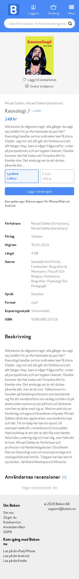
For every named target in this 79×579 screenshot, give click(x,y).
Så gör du (9, 517)
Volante (37, 236)
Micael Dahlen (15, 103)
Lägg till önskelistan (42, 79)
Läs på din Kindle (15, 560)
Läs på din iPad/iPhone (19, 550)
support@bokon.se (61, 508)
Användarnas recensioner (36, 477)
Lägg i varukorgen (39, 191)
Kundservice (12, 522)
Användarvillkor (14, 526)
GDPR (7, 531)
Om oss (8, 512)
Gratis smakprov (42, 86)
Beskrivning (18, 336)
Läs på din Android (16, 555)
